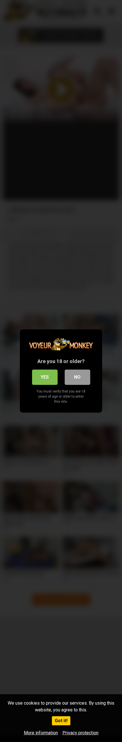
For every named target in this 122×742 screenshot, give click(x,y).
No (77, 377)
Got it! (61, 720)
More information (41, 732)
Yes (45, 377)
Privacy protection (80, 732)
